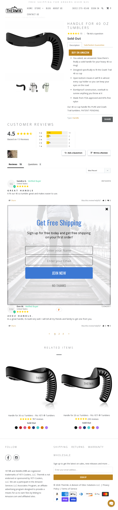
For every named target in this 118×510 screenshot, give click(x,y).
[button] (111, 503)
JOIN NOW (59, 273)
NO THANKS (59, 285)
